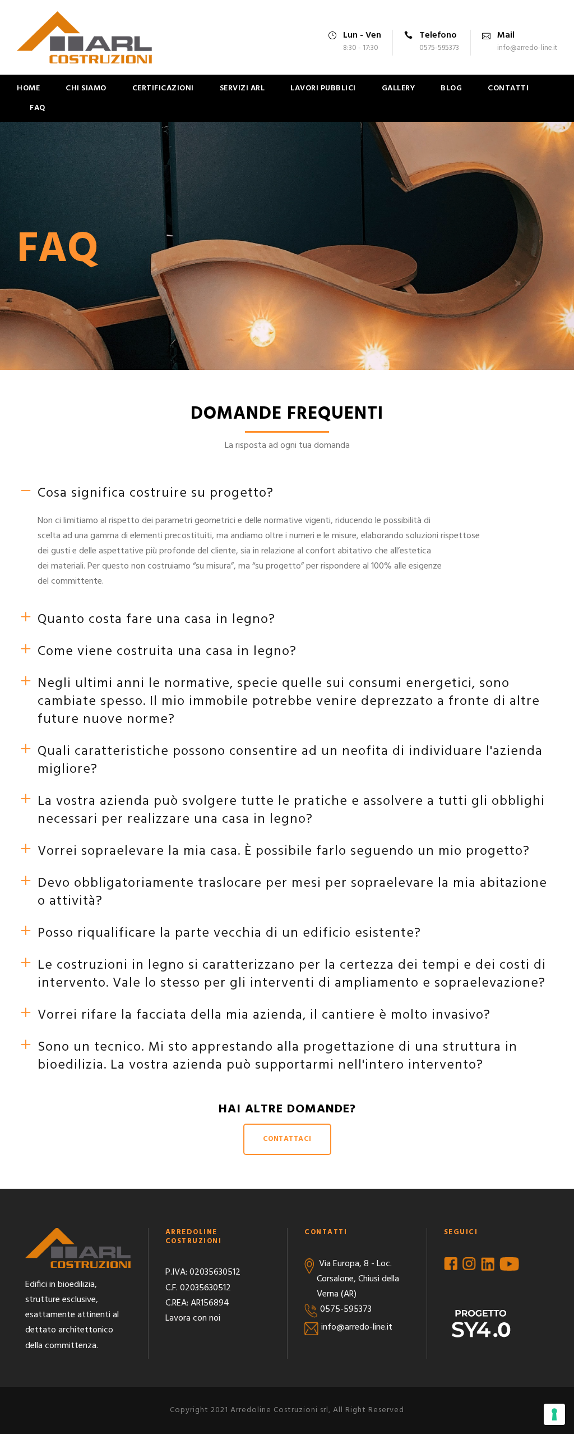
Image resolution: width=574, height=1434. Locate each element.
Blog (451, 88)
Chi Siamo (86, 88)
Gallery (398, 88)
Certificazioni (163, 88)
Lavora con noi (192, 1318)
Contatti (508, 88)
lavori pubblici (323, 88)
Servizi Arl (242, 88)
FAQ (37, 108)
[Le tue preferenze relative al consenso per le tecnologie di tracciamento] (554, 1414)
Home (28, 88)
